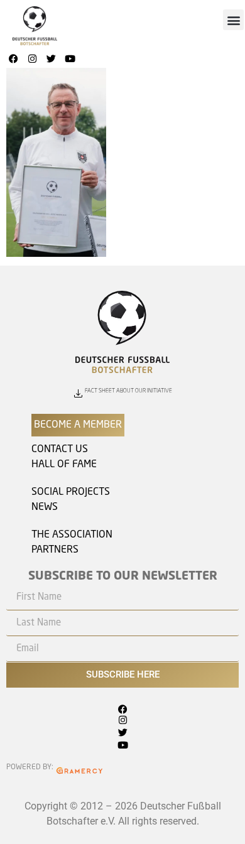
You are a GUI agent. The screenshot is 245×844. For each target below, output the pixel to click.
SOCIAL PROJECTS (70, 492)
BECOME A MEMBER (78, 425)
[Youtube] (69, 58)
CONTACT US (59, 450)
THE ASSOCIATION (71, 535)
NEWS (44, 507)
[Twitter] (50, 58)
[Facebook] (13, 58)
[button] (233, 19)
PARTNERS (55, 550)
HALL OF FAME (64, 465)
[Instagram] (32, 58)
